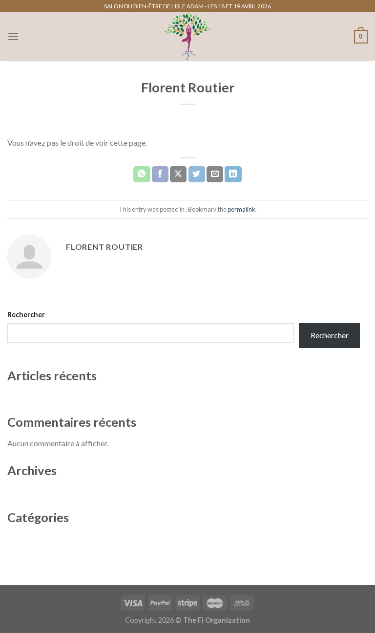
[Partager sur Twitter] (196, 174)
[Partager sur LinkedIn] (233, 174)
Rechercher (26, 314)
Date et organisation (41, 396)
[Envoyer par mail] (215, 174)
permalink (241, 209)
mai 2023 (23, 491)
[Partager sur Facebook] (160, 174)
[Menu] (13, 36)
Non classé (25, 538)
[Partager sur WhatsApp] (141, 174)
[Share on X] (178, 174)
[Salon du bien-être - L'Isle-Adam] (187, 36)
